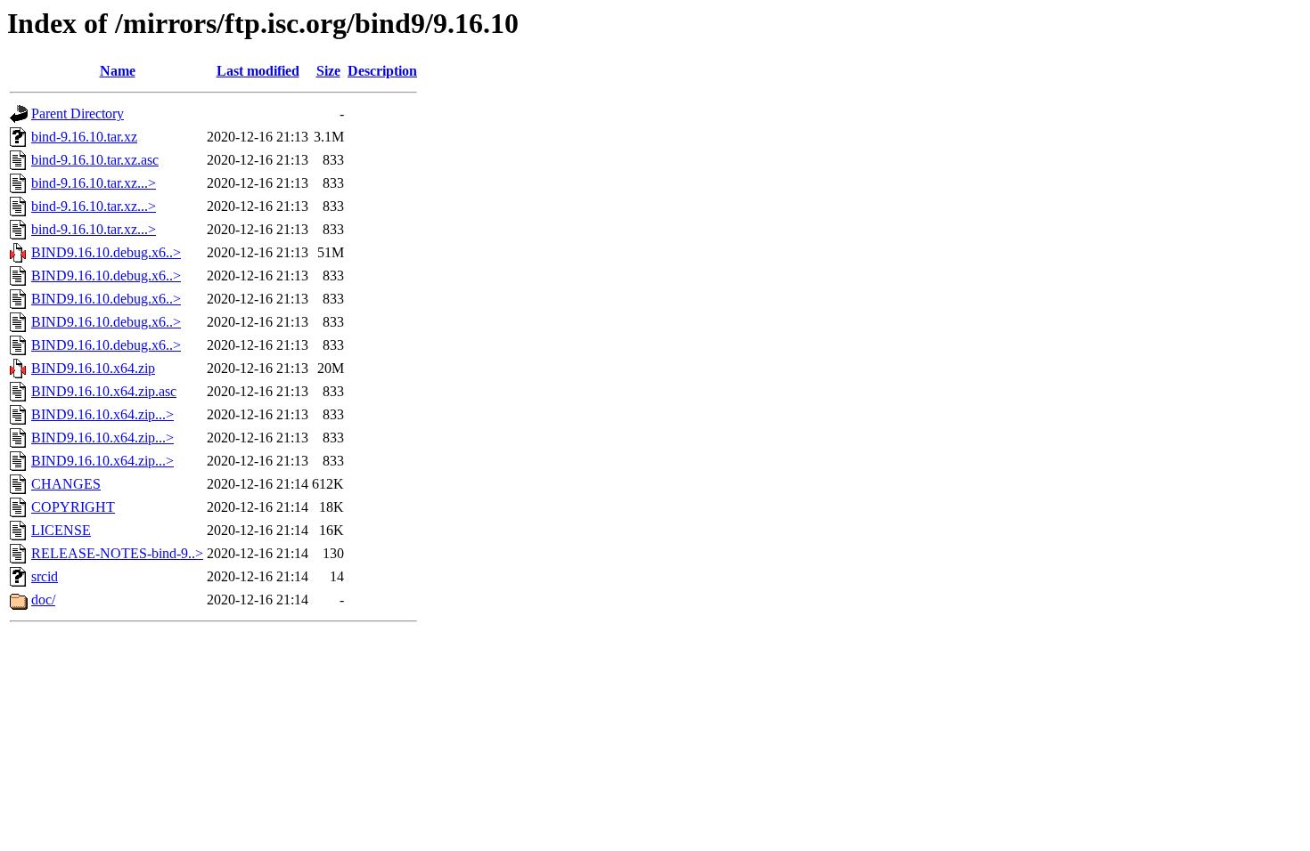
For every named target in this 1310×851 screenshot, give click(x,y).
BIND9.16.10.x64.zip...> (102, 414)
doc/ (43, 599)
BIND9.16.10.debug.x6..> (106, 252)
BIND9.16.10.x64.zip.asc (103, 391)
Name (117, 70)
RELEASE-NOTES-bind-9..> (117, 553)
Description (382, 70)
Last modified (258, 70)
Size (328, 70)
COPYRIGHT (73, 507)
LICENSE (61, 530)
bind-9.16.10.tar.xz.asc (95, 159)
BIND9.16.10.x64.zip (93, 368)
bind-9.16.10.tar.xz (84, 136)
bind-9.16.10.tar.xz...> (93, 182)
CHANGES (66, 483)
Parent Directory (77, 113)
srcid (44, 576)
